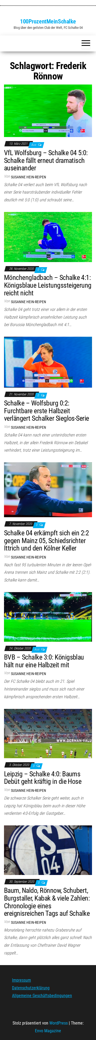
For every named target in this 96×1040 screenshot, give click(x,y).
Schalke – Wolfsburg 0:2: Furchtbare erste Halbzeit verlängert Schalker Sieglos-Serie (46, 410)
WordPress (58, 1023)
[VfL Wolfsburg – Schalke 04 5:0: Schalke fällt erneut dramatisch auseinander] (48, 110)
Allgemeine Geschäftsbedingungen (42, 995)
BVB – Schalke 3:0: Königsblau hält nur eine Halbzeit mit (44, 661)
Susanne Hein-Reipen (28, 177)
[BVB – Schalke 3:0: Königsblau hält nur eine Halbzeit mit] (48, 616)
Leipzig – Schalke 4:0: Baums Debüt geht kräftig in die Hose (42, 778)
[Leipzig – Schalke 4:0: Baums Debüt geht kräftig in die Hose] (48, 733)
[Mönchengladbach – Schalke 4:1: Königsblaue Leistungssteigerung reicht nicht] (48, 236)
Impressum (21, 980)
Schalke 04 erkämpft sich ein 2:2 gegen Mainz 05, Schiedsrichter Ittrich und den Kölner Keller (46, 540)
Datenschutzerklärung (31, 987)
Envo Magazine (48, 1030)
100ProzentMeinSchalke (48, 21)
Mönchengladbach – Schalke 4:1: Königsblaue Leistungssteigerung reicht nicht (47, 285)
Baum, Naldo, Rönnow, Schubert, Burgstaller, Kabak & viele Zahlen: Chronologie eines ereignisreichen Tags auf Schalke (47, 901)
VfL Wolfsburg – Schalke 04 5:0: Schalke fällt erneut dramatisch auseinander (46, 160)
